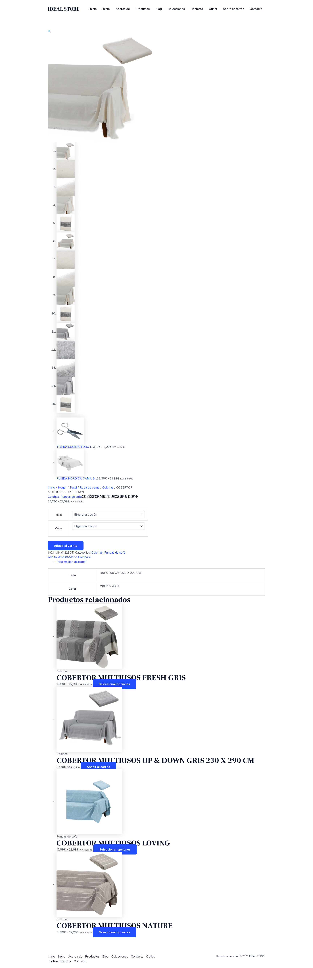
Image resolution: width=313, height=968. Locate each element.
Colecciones (176, 8)
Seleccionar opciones (114, 684)
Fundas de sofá (71, 496)
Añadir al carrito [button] (98, 767)
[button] (49, 31)
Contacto (197, 8)
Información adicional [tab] (71, 562)
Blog (158, 8)
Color (58, 528)
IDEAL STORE (64, 9)
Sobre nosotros (233, 8)
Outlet (213, 8)
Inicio (93, 8)
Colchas (107, 487)
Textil (73, 487)
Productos (143, 8)
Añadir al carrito (65, 545)
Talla (58, 514)
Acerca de (123, 8)
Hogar (62, 487)
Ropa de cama (89, 487)
